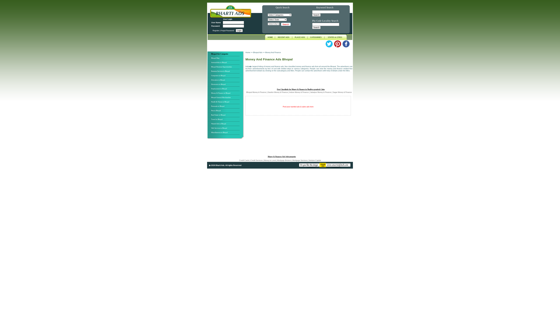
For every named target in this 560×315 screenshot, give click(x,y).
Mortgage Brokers (284, 160)
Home (247, 52)
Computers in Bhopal (218, 75)
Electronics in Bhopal (218, 84)
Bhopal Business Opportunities (221, 67)
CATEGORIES (316, 37)
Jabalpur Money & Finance (320, 92)
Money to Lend (270, 160)
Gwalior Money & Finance (278, 92)
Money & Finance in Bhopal (220, 93)
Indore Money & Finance (299, 92)
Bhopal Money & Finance (256, 92)
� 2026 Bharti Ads (216, 165)
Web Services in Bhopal (219, 128)
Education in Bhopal (218, 80)
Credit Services (257, 160)
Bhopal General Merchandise (221, 97)
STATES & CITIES (335, 37)
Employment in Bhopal (219, 89)
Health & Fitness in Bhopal (220, 102)
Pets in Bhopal (216, 110)
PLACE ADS (300, 37)
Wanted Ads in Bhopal (218, 124)
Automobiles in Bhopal (219, 62)
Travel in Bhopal (217, 119)
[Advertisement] (299, 81)
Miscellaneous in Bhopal (219, 132)
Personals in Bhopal (217, 106)
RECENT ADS (283, 37)
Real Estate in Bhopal (218, 115)
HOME (270, 37)
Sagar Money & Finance (342, 92)
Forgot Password (227, 31)
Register (216, 31)
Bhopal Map (215, 58)
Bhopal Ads (258, 52)
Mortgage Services (300, 160)
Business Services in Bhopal (220, 71)
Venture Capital (315, 160)
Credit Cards (244, 160)
